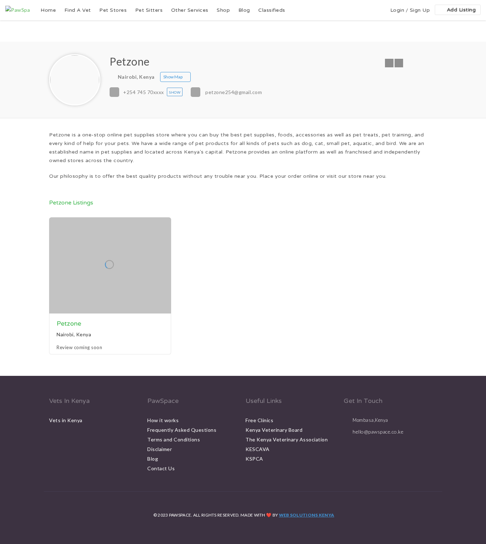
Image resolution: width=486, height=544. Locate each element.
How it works (163, 420)
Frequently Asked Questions (181, 430)
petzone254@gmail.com (233, 92)
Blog (244, 10)
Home (48, 10)
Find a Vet (77, 10)
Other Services (189, 10)
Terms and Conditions (173, 439)
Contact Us (161, 468)
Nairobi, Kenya (136, 77)
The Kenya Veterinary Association (286, 439)
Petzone (69, 323)
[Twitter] (399, 63)
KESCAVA (257, 449)
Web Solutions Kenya (306, 515)
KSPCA (254, 459)
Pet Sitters (149, 10)
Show (174, 92)
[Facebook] (389, 63)
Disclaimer (159, 449)
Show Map (173, 76)
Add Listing (461, 10)
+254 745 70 (143, 92)
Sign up (420, 10)
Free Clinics (259, 420)
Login (397, 10)
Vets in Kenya (66, 420)
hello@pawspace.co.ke (378, 432)
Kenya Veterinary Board (273, 430)
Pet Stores (113, 10)
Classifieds (271, 10)
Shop (223, 10)
